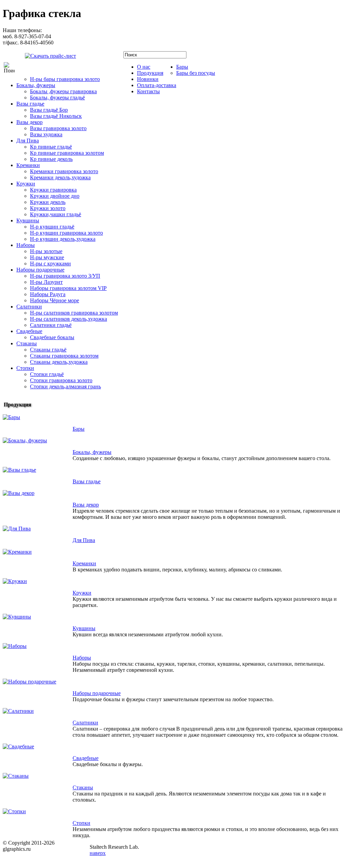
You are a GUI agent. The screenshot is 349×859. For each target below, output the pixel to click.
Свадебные (29, 331)
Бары (182, 67)
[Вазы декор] (18, 493)
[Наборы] (15, 646)
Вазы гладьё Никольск (56, 116)
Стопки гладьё (47, 374)
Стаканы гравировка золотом (64, 356)
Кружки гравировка (53, 190)
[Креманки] (17, 552)
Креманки (28, 165)
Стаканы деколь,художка (59, 362)
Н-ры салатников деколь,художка (68, 319)
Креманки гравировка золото (64, 171)
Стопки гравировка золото (61, 380)
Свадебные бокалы (52, 337)
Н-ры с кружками (50, 263)
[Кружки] (15, 581)
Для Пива (27, 140)
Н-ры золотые (46, 251)
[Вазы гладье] (19, 470)
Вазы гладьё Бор (49, 110)
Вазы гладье (30, 104)
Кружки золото (47, 208)
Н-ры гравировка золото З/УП (65, 276)
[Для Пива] (17, 528)
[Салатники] (18, 711)
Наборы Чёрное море (54, 300)
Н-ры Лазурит (46, 282)
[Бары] (11, 417)
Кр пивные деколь (51, 159)
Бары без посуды (195, 73)
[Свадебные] (18, 746)
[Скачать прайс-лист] (45, 55)
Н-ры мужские (47, 257)
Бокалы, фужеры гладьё (57, 97)
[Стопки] (14, 811)
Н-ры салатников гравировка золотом (74, 313)
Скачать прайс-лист (100, 57)
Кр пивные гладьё (51, 147)
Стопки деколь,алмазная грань (65, 386)
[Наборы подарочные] (29, 681)
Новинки (147, 79)
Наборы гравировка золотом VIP (68, 288)
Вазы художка (46, 134)
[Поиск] (9, 67)
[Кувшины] (17, 617)
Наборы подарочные (40, 270)
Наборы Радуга (47, 294)
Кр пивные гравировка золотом (67, 153)
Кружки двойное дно (54, 196)
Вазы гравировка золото (58, 128)
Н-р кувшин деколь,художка (62, 239)
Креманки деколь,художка (60, 177)
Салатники (29, 306)
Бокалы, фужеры (35, 85)
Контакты (148, 91)
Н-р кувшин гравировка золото (66, 233)
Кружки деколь (47, 202)
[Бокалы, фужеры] (25, 440)
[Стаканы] (16, 776)
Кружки (25, 183)
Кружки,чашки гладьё (55, 214)
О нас (143, 67)
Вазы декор (29, 122)
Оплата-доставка (156, 85)
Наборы (25, 245)
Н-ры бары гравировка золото (65, 79)
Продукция (150, 73)
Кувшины (27, 220)
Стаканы (26, 343)
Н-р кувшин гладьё (52, 227)
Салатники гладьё (51, 325)
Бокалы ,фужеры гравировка (63, 91)
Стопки (25, 368)
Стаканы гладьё (48, 349)
